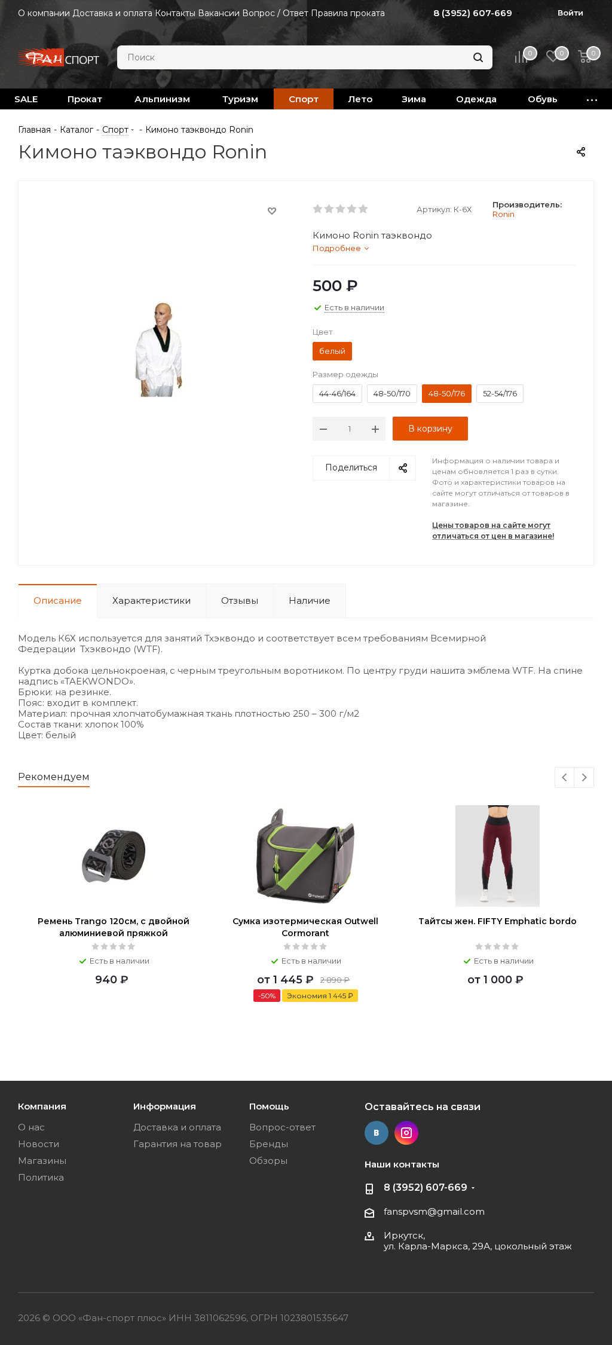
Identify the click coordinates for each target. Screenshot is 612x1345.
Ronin (503, 214)
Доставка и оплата (177, 1127)
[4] (352, 209)
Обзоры (268, 1160)
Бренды (268, 1144)
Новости (38, 1144)
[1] (318, 209)
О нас (31, 1127)
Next (584, 778)
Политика (41, 1177)
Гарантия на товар (177, 1144)
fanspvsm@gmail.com (434, 1211)
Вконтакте (376, 1133)
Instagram (406, 1133)
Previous (565, 778)
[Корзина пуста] (584, 57)
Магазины (42, 1160)
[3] (341, 209)
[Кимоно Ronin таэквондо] (162, 347)
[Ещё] (592, 98)
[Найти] (478, 57)
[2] (329, 209)
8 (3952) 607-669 (425, 1187)
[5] (363, 209)
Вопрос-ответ (282, 1127)
